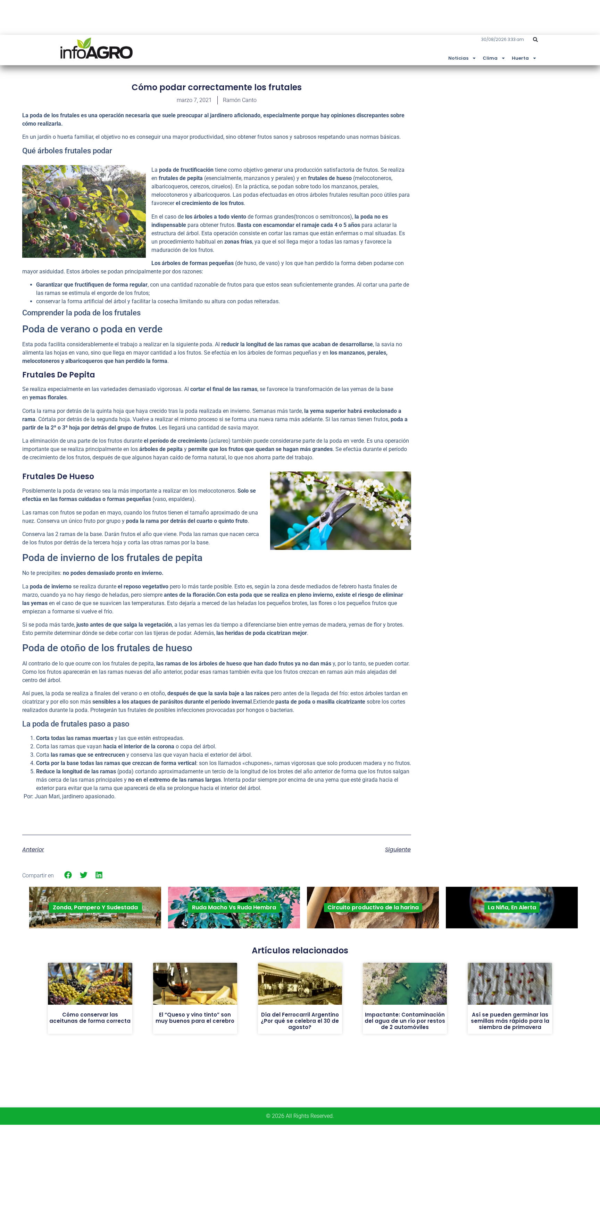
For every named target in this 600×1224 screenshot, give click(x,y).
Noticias (458, 58)
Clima (490, 58)
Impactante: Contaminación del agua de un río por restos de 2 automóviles (405, 1021)
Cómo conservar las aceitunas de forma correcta (90, 1018)
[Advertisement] (526, 133)
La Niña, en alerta (512, 907)
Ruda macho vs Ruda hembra (234, 907)
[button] (535, 39)
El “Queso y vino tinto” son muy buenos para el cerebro (195, 1018)
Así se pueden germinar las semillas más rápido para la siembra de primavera (510, 1021)
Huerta (520, 58)
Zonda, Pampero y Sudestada (95, 907)
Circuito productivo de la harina (373, 907)
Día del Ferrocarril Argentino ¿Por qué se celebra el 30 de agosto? (300, 1021)
